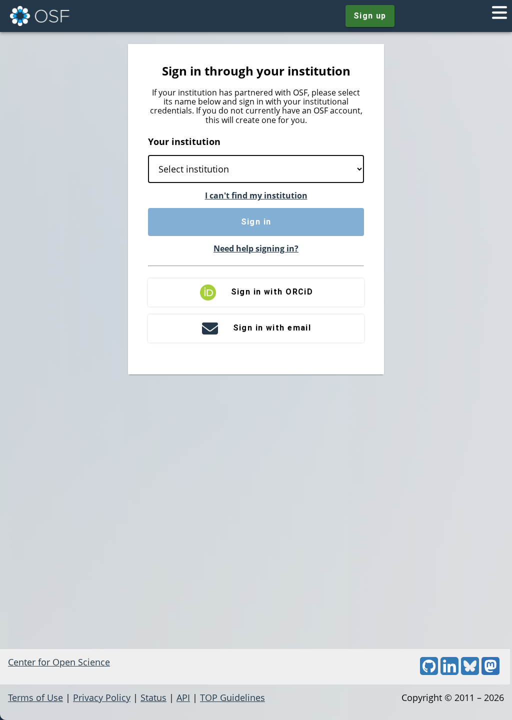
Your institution (184, 142)
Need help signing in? (256, 248)
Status (153, 698)
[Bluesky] (470, 672)
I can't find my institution (256, 195)
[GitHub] (429, 672)
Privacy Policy (101, 698)
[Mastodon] (491, 672)
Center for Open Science (59, 662)
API (183, 698)
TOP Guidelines (232, 698)
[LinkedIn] (449, 672)
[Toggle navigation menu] (499, 16)
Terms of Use (35, 698)
